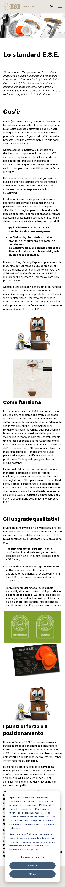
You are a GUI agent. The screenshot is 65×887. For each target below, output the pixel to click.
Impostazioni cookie (32, 857)
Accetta (32, 865)
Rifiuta (32, 874)
